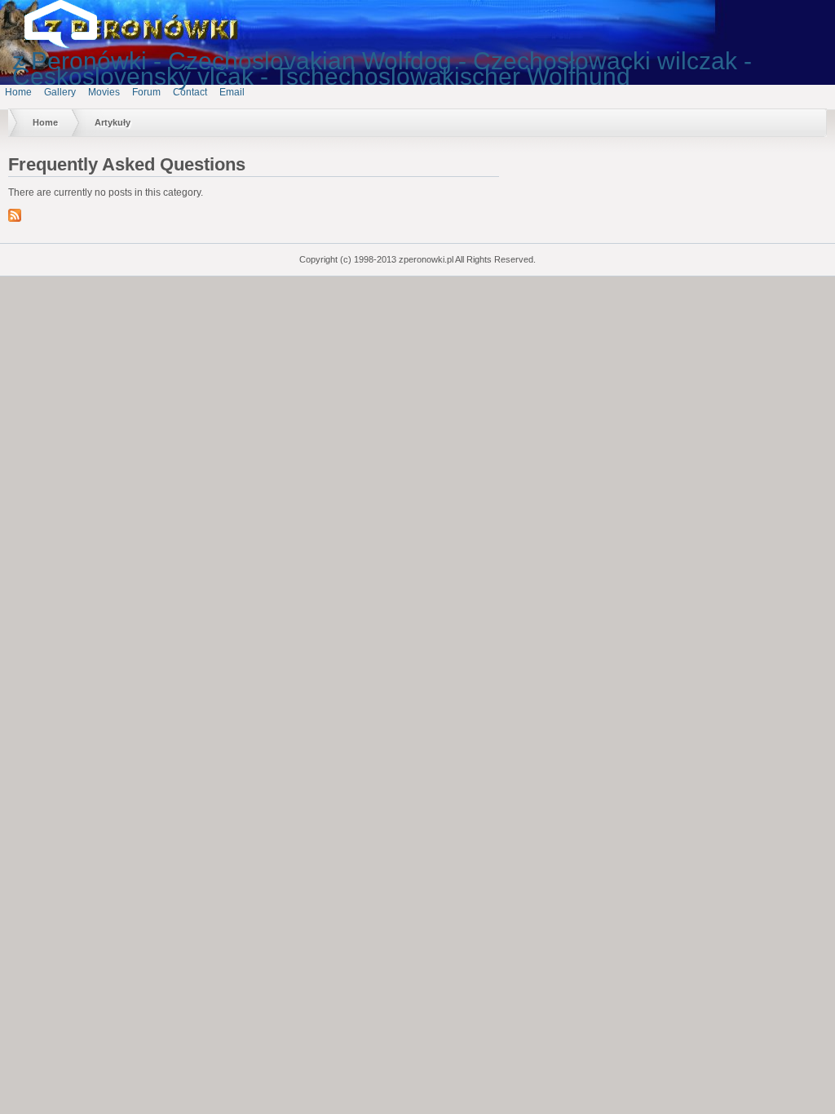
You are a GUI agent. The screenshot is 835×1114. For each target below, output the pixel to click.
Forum (146, 92)
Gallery (60, 92)
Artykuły (112, 122)
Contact (190, 92)
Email (232, 92)
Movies (104, 92)
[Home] (73, 45)
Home (18, 92)
